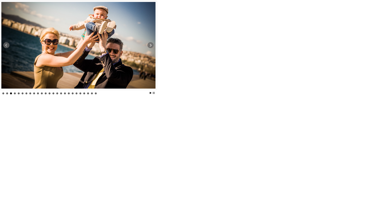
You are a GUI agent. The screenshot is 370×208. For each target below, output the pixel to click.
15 (57, 93)
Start (151, 93)
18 (69, 93)
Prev (6, 45)
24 (92, 93)
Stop (154, 93)
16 (61, 93)
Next (150, 45)
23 (88, 93)
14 (53, 93)
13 (49, 93)
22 (84, 93)
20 (76, 93)
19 (73, 93)
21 (80, 93)
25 (96, 93)
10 (38, 93)
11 (42, 93)
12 (46, 93)
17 (65, 93)
